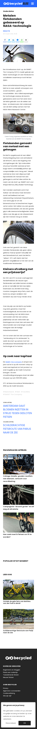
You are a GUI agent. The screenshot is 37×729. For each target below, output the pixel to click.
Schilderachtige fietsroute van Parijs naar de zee (17, 429)
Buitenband (9, 392)
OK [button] (24, 723)
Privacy (5, 688)
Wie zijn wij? (7, 696)
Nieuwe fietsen (8, 677)
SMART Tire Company (14, 362)
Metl (18, 392)
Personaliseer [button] (11, 723)
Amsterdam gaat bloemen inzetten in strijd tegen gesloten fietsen (17, 411)
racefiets (26, 392)
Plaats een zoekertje (10, 672)
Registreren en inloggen (11, 670)
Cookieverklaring (9, 693)
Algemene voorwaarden (11, 691)
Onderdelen (8, 11)
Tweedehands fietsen (11, 675)
